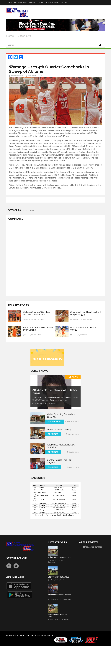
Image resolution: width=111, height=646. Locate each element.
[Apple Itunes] (18, 585)
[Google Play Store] (19, 594)
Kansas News (55, 421)
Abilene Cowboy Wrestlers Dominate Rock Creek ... (36, 313)
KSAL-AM (36, 635)
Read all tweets (94, 547)
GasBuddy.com (69, 515)
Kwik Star (42, 503)
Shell (42, 500)
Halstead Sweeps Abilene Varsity (83, 328)
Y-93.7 (41, 2)
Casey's (42, 505)
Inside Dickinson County (59, 429)
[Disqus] (55, 258)
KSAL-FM (46, 635)
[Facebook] (9, 565)
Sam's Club (42, 492)
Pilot (42, 490)
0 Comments (53, 403)
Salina (74, 487)
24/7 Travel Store (42, 495)
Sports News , (29, 210)
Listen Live (24, 35)
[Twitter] (16, 565)
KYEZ (54, 635)
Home (10, 35)
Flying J (42, 487)
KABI (28, 635)
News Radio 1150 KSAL (17, 2)
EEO (22, 635)
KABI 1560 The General (56, 2)
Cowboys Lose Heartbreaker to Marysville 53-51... (86, 313)
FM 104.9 (33, 2)
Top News (72, 377)
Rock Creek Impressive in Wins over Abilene (38, 328)
